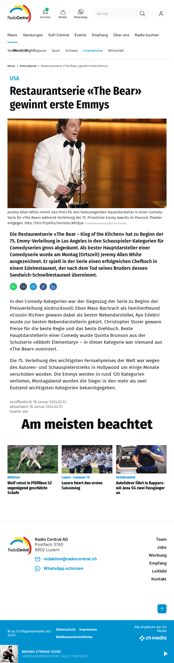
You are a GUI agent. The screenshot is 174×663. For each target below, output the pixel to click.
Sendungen (33, 35)
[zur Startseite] (19, 14)
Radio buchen (147, 35)
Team (161, 539)
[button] (81, 13)
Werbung (158, 555)
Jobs (162, 547)
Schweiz (71, 50)
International (93, 50)
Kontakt (159, 579)
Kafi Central (58, 35)
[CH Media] (148, 637)
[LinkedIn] (53, 286)
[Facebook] (43, 286)
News (12, 35)
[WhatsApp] (13, 286)
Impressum (88, 629)
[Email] (33, 286)
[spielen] (165, 653)
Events (81, 35)
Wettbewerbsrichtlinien (74, 637)
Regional (39, 50)
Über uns (121, 35)
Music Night (23, 50)
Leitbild (159, 571)
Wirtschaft (116, 50)
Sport (56, 50)
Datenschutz (66, 629)
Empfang (100, 35)
